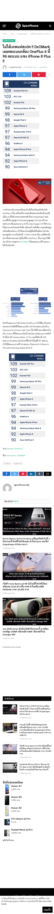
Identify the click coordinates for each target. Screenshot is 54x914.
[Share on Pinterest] (39, 74)
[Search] (50, 26)
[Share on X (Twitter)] (24, 74)
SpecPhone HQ (15, 67)
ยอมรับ (47, 909)
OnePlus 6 (18, 463)
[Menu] (4, 26)
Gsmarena (11, 455)
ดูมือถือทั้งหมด (8, 840)
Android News (9, 41)
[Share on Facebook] (10, 74)
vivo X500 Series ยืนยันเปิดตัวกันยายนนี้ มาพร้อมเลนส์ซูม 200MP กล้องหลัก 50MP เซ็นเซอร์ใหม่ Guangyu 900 (25, 631)
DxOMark (24, 241)
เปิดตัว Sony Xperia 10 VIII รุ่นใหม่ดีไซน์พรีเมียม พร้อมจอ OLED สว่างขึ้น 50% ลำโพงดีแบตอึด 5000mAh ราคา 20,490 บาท (25, 586)
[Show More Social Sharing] (48, 74)
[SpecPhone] (27, 26)
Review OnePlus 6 (15, 448)
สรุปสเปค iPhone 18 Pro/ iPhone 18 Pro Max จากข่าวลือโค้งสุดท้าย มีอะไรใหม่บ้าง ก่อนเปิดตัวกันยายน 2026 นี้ (35, 767)
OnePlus (7, 463)
